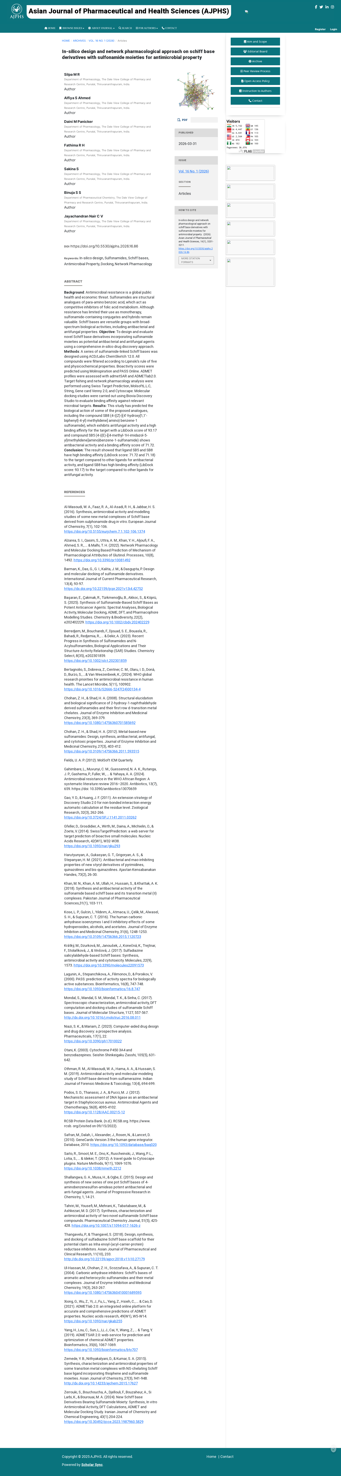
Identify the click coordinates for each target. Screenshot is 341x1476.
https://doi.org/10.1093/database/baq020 (123, 1145)
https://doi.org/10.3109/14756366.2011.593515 (101, 751)
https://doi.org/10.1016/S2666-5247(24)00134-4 (102, 689)
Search (126, 28)
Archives (79, 40)
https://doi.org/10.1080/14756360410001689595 (102, 1292)
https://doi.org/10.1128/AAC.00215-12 (94, 1112)
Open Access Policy (257, 81)
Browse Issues (71, 28)
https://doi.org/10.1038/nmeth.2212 (92, 1168)
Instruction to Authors (257, 91)
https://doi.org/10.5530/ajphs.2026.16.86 (104, 246)
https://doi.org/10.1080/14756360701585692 (100, 723)
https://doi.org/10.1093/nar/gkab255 (93, 1321)
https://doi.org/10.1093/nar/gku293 (92, 846)
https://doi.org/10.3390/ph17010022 (93, 1041)
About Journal (101, 28)
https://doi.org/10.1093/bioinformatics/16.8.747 (102, 989)
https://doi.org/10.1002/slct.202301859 (95, 661)
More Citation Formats (190, 260)
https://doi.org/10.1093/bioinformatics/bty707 (101, 1350)
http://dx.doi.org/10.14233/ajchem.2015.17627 (101, 1383)
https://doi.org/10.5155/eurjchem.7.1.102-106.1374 (104, 531)
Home (51, 28)
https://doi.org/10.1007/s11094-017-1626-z (106, 1225)
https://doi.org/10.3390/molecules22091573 (109, 965)
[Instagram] (332, 7)
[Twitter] (321, 7)
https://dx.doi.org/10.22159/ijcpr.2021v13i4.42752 (103, 589)
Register (320, 29)
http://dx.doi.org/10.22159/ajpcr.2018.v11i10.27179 (104, 1259)
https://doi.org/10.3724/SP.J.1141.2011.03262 (100, 817)
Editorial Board (257, 51)
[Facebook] (316, 7)
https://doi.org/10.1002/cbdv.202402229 (117, 622)
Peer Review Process (257, 71)
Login (333, 29)
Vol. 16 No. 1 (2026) (101, 40)
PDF (184, 119)
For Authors (147, 28)
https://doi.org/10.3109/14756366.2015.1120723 (102, 937)
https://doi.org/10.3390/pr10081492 (102, 560)
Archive (257, 61)
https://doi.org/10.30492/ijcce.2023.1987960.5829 (103, 1422)
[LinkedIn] (327, 7)
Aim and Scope (257, 41)
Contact (170, 28)
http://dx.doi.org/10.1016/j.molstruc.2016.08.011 (102, 1017)
